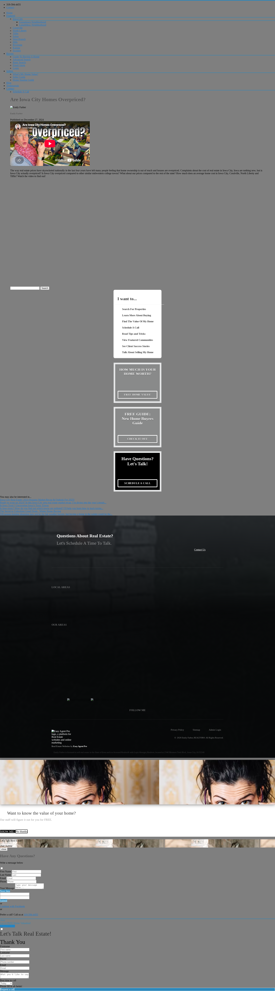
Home (9, 12)
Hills (15, 42)
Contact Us (199, 549)
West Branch (19, 39)
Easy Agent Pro (80, 746)
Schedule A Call (21, 91)
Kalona (16, 47)
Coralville (18, 27)
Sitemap (196, 730)
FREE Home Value (137, 394)
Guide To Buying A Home (26, 56)
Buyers (10, 53)
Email (3, 878)
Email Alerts (19, 65)
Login (16, 68)
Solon (16, 36)
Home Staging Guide (23, 80)
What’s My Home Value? (25, 74)
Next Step (5, 891)
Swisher (17, 50)
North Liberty (20, 30)
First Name (5, 871)
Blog (8, 82)
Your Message (7, 888)
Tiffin (15, 33)
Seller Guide (19, 77)
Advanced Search (22, 59)
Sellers (9, 71)
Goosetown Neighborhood (32, 22)
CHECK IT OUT (137, 439)
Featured (10, 15)
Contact (10, 7)
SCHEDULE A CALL (137, 483)
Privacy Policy (177, 730)
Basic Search (19, 62)
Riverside (17, 45)
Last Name (5, 874)
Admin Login (215, 730)
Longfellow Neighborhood (32, 25)
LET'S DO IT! (7, 926)
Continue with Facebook (12, 906)
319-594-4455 (13, 4)
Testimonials (12, 85)
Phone (3, 881)
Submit (3, 900)
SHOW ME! (7, 831)
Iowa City (18, 18)
